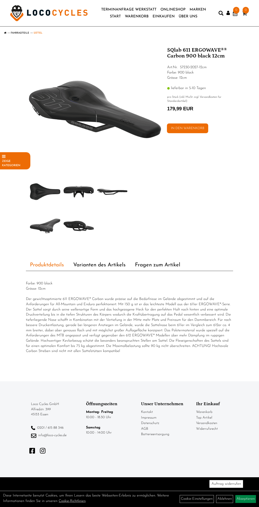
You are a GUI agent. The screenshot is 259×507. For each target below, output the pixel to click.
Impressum (148, 417)
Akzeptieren (246, 499)
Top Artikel (204, 417)
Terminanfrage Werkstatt (128, 10)
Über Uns (188, 16)
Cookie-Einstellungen (197, 499)
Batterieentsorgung (155, 434)
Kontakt (147, 412)
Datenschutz (150, 423)
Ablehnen (224, 499)
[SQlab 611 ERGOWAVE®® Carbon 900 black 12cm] (95, 109)
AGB (144, 428)
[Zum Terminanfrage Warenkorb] (235, 14)
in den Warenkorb (187, 128)
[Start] (5, 33)
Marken (198, 10)
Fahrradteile (20, 33)
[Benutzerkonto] (228, 13)
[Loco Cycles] (49, 13)
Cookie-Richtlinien (72, 501)
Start (115, 16)
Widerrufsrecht (207, 428)
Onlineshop (173, 10)
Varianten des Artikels (99, 265)
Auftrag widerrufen (226, 484)
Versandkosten (206, 423)
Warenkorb (137, 16)
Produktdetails (47, 265)
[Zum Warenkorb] (244, 14)
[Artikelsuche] (221, 14)
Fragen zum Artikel (157, 265)
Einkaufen (164, 16)
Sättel (38, 33)
